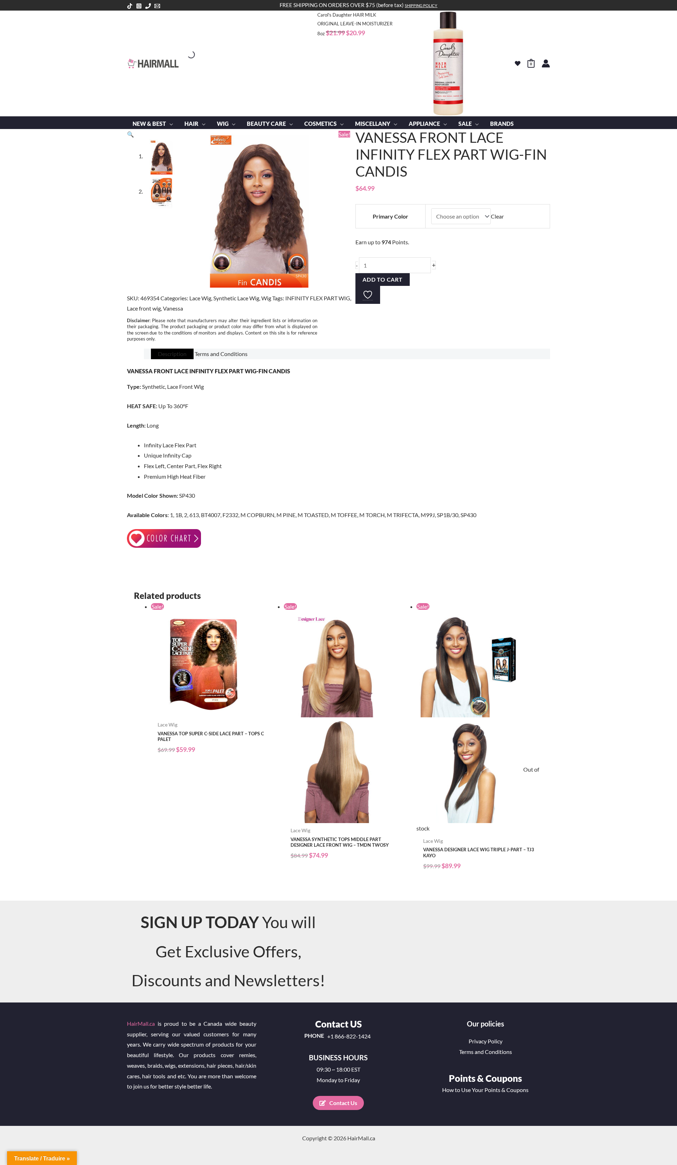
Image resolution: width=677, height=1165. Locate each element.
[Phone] (148, 6)
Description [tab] (172, 353)
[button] (169, 123)
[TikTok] (130, 6)
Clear (497, 216)
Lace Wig (200, 298)
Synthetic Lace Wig (236, 298)
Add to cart (382, 279)
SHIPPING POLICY (421, 5)
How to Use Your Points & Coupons (485, 1089)
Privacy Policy (485, 1041)
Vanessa (173, 308)
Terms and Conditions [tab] (221, 353)
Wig (266, 298)
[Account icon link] (546, 63)
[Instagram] (139, 6)
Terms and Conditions (485, 1051)
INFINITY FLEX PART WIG (317, 298)
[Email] (157, 6)
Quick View (214, 711)
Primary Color (390, 216)
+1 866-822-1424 (349, 1036)
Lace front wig (144, 308)
